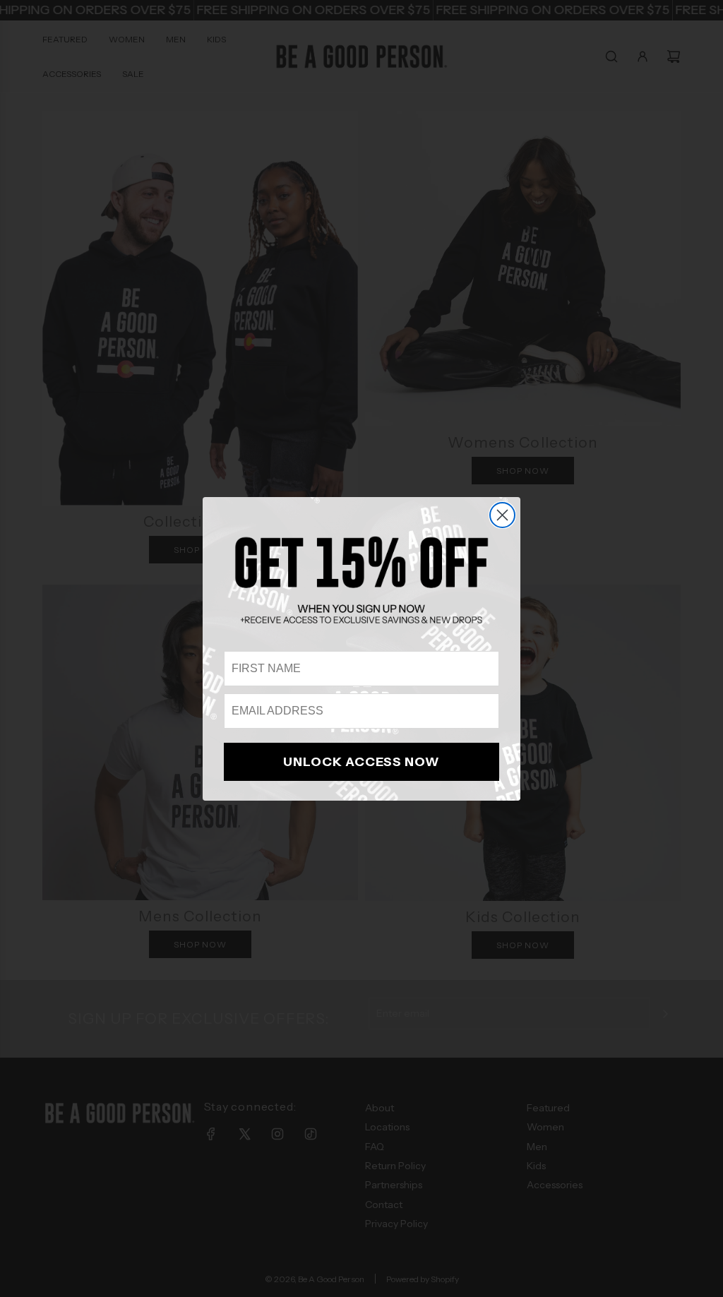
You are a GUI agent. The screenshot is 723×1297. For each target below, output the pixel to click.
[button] (361, 579)
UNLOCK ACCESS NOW (361, 762)
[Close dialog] (502, 515)
